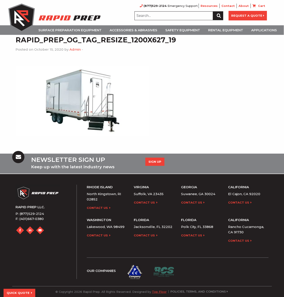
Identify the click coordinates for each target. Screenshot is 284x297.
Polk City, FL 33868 (197, 227)
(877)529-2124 (155, 6)
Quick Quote (18, 293)
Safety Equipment (182, 30)
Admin (75, 49)
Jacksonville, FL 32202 (153, 227)
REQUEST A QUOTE (246, 15)
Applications (264, 30)
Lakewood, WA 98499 (105, 227)
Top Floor (159, 291)
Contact (228, 6)
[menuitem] (71, 30)
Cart (261, 6)
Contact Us (97, 208)
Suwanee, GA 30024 (198, 194)
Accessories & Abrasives (133, 30)
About (244, 6)
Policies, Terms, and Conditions (198, 291)
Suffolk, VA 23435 (149, 194)
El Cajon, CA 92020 (244, 194)
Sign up (154, 161)
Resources (209, 6)
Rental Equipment (225, 30)
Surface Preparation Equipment (70, 30)
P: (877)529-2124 (30, 214)
